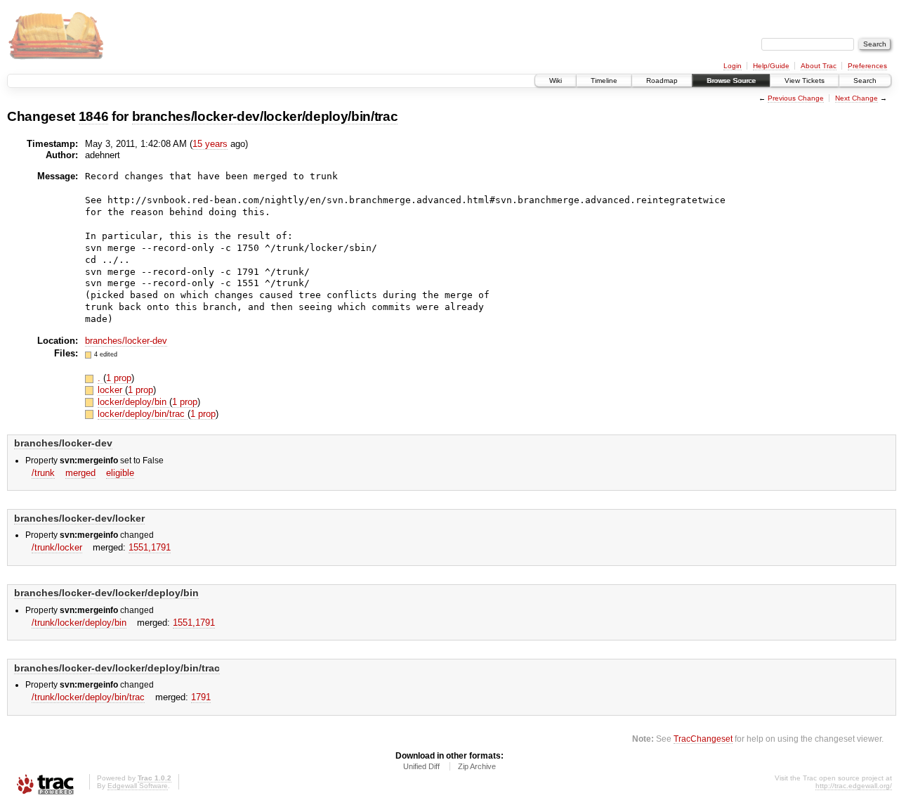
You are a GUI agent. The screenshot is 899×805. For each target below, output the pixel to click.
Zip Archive (477, 766)
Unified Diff (421, 766)
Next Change (856, 98)
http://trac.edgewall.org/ (853, 786)
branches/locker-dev (126, 340)
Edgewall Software (137, 786)
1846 (94, 116)
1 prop (118, 378)
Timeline (604, 80)
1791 (201, 697)
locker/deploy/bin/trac (143, 413)
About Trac (818, 66)
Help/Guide (771, 66)
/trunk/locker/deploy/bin (79, 622)
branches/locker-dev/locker (79, 518)
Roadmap (662, 80)
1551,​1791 (150, 547)
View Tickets (805, 80)
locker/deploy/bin (133, 402)
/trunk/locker (57, 547)
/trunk (43, 473)
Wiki (555, 80)
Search (865, 80)
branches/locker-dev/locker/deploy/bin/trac (265, 116)
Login (732, 66)
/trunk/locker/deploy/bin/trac (88, 697)
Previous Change (796, 98)
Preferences (867, 66)
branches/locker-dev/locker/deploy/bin (106, 592)
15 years (210, 144)
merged (80, 473)
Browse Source (731, 80)
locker (111, 390)
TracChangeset (703, 738)
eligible (120, 473)
